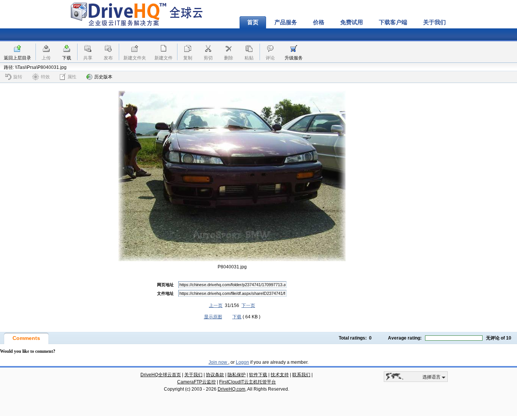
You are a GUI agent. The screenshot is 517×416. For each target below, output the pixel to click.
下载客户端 (393, 22)
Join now (218, 362)
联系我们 (301, 374)
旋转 (17, 76)
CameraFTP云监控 (196, 382)
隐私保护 (236, 374)
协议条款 (215, 374)
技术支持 (280, 374)
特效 (45, 76)
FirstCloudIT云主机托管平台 (247, 382)
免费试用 (351, 22)
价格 (318, 22)
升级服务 (294, 58)
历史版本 (103, 76)
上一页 (216, 305)
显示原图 (213, 316)
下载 (66, 58)
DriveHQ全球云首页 (160, 374)
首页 (252, 22)
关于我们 (434, 22)
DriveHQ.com (231, 389)
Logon (242, 362)
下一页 (248, 305)
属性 (71, 76)
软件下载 (258, 374)
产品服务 (285, 22)
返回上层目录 (17, 58)
